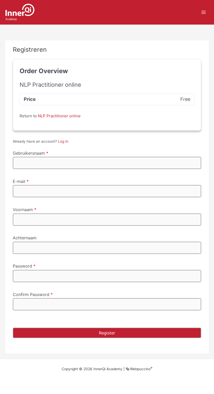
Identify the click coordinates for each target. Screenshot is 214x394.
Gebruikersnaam (30, 153)
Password (24, 266)
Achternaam (25, 237)
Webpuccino (140, 369)
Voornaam (24, 209)
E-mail (21, 181)
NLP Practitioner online (59, 115)
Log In (63, 141)
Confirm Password (33, 294)
